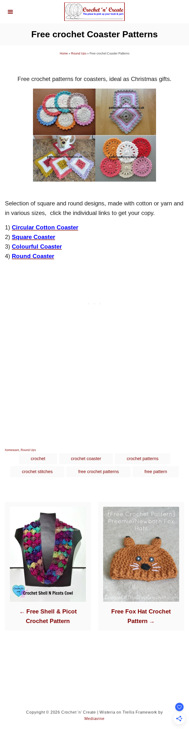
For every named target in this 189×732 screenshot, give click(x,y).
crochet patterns (142, 458)
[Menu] (10, 12)
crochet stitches (37, 471)
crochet (38, 458)
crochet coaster (86, 458)
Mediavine (94, 719)
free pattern (155, 471)
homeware (12, 450)
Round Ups (78, 53)
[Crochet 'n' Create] (94, 11)
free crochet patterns (98, 471)
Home (64, 53)
